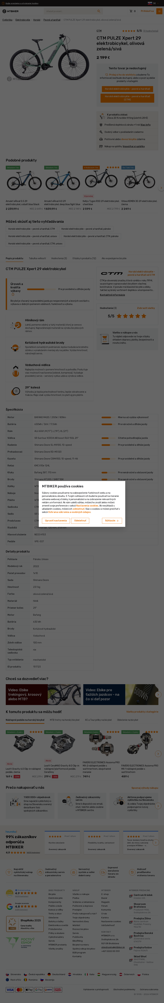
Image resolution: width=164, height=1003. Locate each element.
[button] (78, 509)
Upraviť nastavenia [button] (56, 520)
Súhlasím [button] (112, 521)
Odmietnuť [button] (80, 520)
